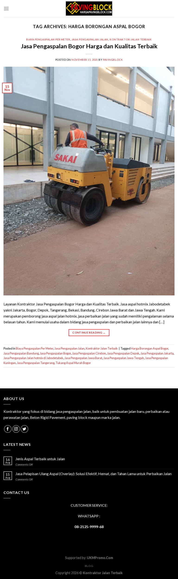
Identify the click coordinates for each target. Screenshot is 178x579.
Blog (89, 566)
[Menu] (6, 8)
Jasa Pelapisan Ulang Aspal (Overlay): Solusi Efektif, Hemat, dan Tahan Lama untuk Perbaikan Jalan (94, 473)
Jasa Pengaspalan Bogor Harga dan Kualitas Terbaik (89, 46)
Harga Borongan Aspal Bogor (149, 348)
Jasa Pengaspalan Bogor (55, 353)
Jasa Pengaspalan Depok (123, 353)
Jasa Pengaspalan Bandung (21, 353)
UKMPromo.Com (100, 558)
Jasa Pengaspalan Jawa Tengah (123, 358)
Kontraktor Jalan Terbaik (131, 39)
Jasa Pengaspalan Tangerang (35, 363)
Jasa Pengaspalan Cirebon (89, 353)
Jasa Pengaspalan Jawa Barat (83, 358)
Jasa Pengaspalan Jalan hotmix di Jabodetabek (33, 358)
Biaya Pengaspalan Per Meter (48, 39)
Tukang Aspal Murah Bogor (73, 363)
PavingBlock (113, 59)
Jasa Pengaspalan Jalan (90, 39)
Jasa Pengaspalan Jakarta (157, 353)
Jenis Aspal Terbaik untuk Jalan (40, 459)
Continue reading (89, 332)
